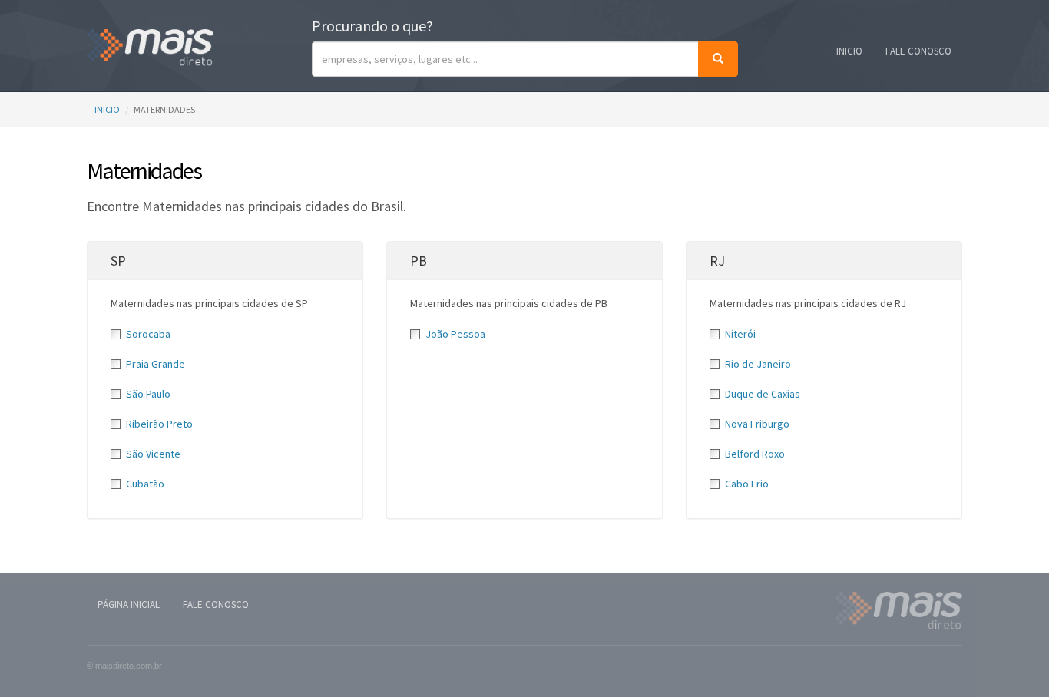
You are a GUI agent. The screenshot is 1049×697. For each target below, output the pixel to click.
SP (118, 260)
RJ (717, 260)
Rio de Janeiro (758, 364)
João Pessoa (455, 334)
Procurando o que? (372, 25)
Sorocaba (148, 334)
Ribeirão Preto (159, 424)
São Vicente (153, 454)
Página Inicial (129, 604)
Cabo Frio (747, 484)
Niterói (740, 334)
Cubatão (145, 484)
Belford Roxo (755, 454)
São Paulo (148, 394)
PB (418, 260)
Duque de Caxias (762, 394)
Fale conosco (918, 51)
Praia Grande (155, 364)
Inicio (849, 51)
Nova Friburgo (757, 424)
